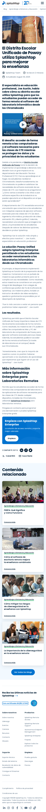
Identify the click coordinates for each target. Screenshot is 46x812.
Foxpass (28, 740)
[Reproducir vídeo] (23, 124)
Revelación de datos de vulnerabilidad (11, 766)
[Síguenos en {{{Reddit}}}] (30, 808)
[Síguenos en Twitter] (22, 808)
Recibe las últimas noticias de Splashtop (19, 694)
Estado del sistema (9, 761)
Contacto (6, 737)
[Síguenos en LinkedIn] (4, 808)
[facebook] (26, 450)
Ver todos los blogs (23, 672)
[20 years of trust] (26, 3)
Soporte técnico (8, 757)
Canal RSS (10, 456)
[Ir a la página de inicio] (11, 3)
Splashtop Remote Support (32, 724)
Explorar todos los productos (31, 744)
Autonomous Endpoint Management (33, 731)
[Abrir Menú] (42, 3)
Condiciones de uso (10, 793)
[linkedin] (21, 450)
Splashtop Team (13, 73)
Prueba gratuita (31, 757)
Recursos (5, 733)
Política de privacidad (24, 788)
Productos (29, 712)
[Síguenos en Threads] (13, 808)
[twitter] (30, 450)
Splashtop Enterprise (20, 400)
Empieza (12, 438)
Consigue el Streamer (10, 771)
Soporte (6, 752)
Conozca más (9, 522)
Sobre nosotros (9, 712)
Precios (27, 765)
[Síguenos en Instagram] (8, 808)
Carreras (5, 729)
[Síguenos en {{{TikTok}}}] (35, 808)
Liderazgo (6, 721)
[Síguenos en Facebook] (17, 808)
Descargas (29, 761)
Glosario (5, 741)
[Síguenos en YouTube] (26, 808)
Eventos (5, 725)
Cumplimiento (8, 788)
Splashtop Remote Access (32, 718)
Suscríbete (27, 456)
